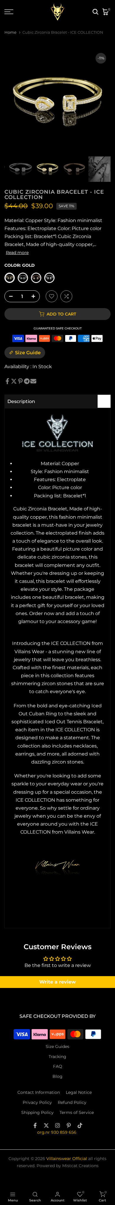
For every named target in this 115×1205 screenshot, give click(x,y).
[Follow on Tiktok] (80, 1125)
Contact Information (38, 1092)
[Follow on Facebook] (35, 1125)
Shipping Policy (37, 1112)
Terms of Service (77, 1112)
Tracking (57, 1056)
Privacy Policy (37, 1102)
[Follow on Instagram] (57, 1125)
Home (10, 32)
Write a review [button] (57, 982)
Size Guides (57, 1046)
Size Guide (28, 352)
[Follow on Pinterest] (68, 1125)
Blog (57, 1076)
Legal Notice (79, 1092)
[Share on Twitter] (14, 381)
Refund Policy (72, 1102)
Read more (17, 252)
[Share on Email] (33, 381)
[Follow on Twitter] (46, 1125)
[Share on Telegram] (27, 381)
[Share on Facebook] (7, 381)
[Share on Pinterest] (20, 381)
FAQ (57, 1066)
